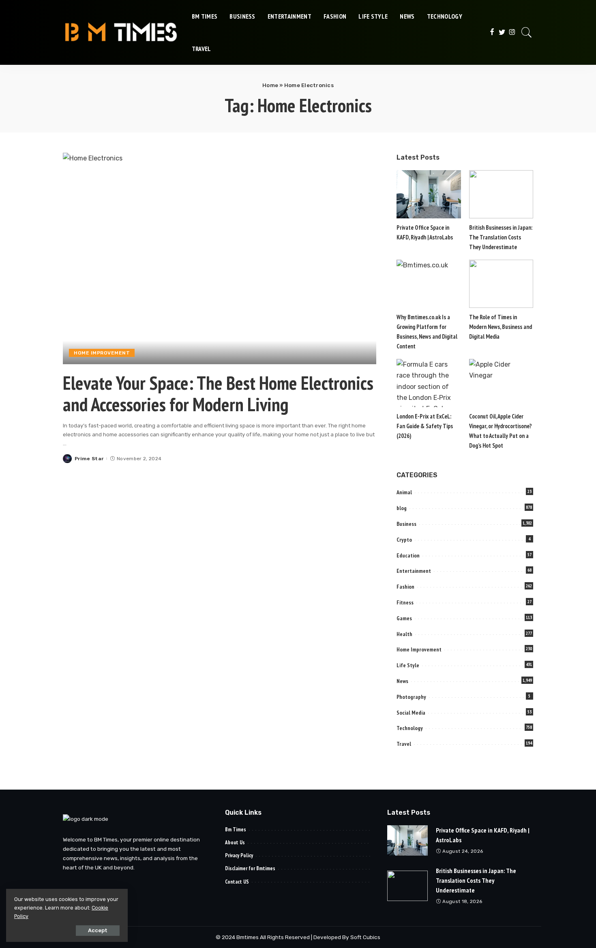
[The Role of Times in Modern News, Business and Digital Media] (501, 284)
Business (406, 523)
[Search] (526, 32)
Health (404, 634)
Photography (411, 696)
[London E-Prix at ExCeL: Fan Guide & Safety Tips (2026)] (429, 383)
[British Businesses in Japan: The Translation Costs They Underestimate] (501, 194)
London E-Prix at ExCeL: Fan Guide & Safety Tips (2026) (425, 426)
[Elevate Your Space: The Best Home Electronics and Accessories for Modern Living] (219, 258)
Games (404, 618)
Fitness (405, 602)
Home (270, 85)
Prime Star (89, 458)
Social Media (411, 712)
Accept (97, 930)
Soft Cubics (365, 937)
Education (408, 555)
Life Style (408, 665)
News (402, 681)
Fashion (405, 586)
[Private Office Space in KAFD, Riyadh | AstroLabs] (429, 194)
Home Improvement (102, 353)
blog (402, 508)
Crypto (404, 539)
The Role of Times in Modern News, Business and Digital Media (500, 326)
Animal (404, 492)
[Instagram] (512, 32)
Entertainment (414, 570)
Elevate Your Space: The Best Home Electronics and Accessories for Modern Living (218, 393)
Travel (404, 743)
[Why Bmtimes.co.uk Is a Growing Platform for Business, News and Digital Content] (429, 284)
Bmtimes (248, 937)
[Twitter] (502, 32)
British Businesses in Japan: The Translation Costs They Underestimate (500, 237)
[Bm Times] (121, 32)
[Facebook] (492, 32)
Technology (410, 728)
